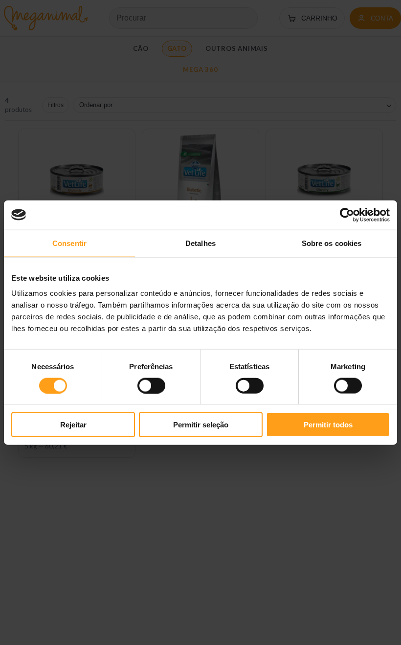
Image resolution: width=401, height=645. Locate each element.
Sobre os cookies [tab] (332, 243)
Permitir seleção (200, 425)
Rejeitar (73, 425)
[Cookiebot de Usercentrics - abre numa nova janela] (347, 214)
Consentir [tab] (69, 243)
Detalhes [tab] (200, 243)
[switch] (151, 385)
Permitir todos (328, 425)
